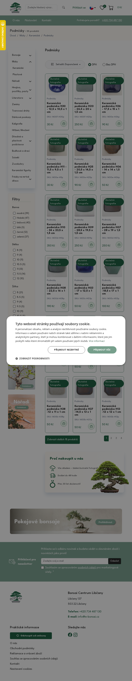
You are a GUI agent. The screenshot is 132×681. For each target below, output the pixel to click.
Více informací (97, 341)
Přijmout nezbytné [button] (66, 349)
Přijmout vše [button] (102, 349)
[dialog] (66, 340)
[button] (32, 358)
